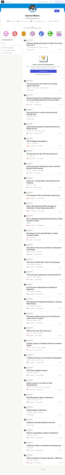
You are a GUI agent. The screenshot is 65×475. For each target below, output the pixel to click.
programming (42, 130)
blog (39, 320)
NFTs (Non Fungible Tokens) (36, 370)
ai (27, 47)
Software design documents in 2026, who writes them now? (44, 44)
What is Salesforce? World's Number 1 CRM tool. (44, 458)
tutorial (42, 360)
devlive (33, 360)
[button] (6, 33)
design (45, 47)
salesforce (41, 412)
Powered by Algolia (42, 1)
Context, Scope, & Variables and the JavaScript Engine (44, 344)
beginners (29, 251)
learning (37, 102)
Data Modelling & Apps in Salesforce (39, 397)
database (29, 387)
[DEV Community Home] (2, 2)
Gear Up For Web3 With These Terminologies (43, 262)
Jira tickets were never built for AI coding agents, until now (41, 85)
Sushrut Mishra (30, 40)
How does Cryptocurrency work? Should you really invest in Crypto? (43, 317)
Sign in (49, 74)
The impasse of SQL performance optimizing (43, 195)
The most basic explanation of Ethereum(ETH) (43, 275)
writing (38, 347)
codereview (29, 116)
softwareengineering (33, 47)
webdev (35, 333)
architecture (31, 102)
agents (28, 87)
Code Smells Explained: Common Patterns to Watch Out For (43, 128)
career (34, 251)
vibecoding (33, 237)
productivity (36, 87)
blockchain (33, 264)
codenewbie (34, 170)
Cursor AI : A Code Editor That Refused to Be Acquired (43, 182)
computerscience (46, 387)
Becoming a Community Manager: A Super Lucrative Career (42, 234)
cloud (33, 387)
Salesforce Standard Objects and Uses (40, 422)
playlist (28, 237)
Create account (58, 1)
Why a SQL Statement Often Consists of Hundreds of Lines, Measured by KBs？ (41, 207)
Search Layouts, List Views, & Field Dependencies (39, 384)
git (31, 333)
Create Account (43, 71)
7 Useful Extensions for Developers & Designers (44, 358)
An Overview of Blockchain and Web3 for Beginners (41, 288)
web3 (28, 264)
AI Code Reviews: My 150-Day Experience (42, 154)
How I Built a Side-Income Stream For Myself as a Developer (44, 249)
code (34, 116)
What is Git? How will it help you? (38, 331)
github (28, 333)
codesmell (35, 130)
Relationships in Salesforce (36, 410)
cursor (28, 184)
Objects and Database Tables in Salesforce (42, 433)
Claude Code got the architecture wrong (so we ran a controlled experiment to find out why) (44, 99)
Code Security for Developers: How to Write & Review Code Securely (43, 167)
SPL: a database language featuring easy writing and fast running (44, 220)
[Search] (6, 2)
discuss (28, 222)
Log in (50, 1)
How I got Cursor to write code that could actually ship (41, 113)
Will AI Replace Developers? (36, 141)
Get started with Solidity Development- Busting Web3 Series (44, 303)
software (41, 47)
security (29, 170)
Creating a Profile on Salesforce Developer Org (43, 445)
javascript (34, 347)
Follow (56, 11)
